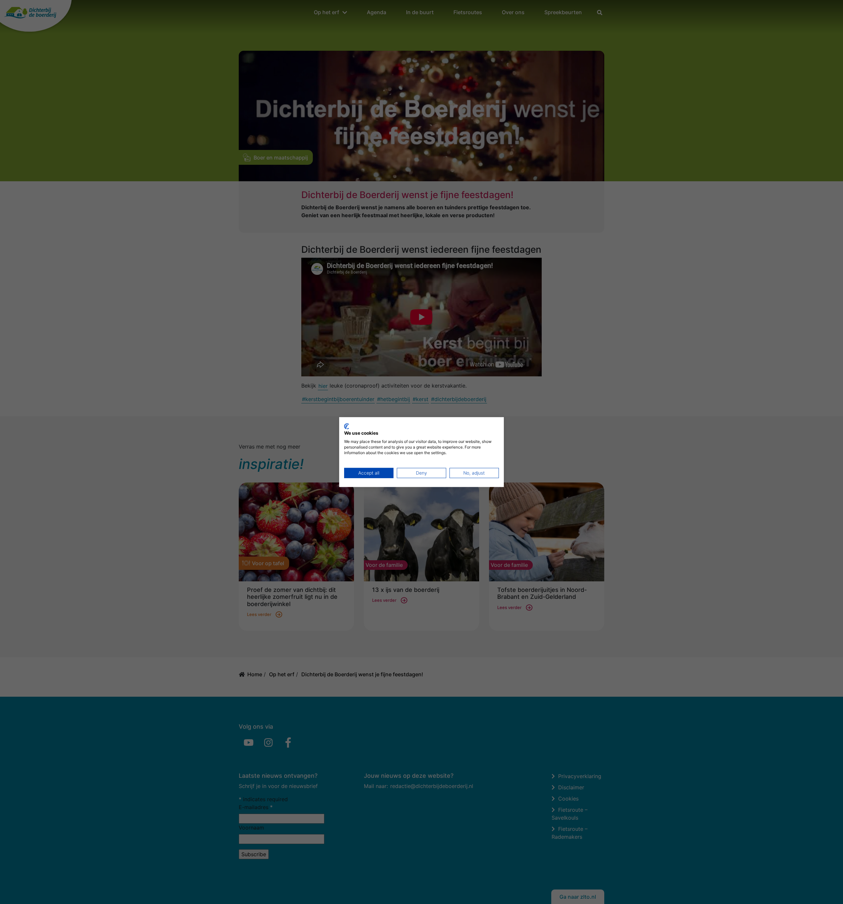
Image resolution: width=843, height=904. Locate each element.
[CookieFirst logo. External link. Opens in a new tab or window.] (346, 426)
